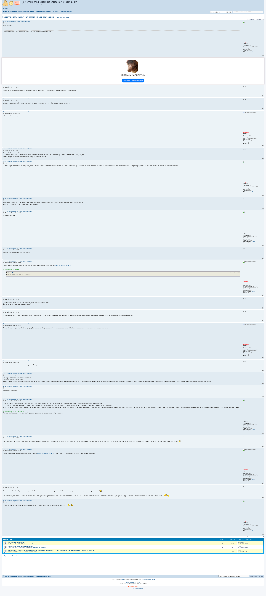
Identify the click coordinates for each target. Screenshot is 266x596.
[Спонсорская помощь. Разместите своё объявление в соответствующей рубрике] (12, 3)
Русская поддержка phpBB (148, 579)
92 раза (254, 51)
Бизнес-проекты (32, 551)
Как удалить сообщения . (16, 542)
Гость (9, 273)
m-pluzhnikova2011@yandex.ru (63, 265)
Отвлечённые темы (63, 17)
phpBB (122, 579)
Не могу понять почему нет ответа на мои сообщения (28, 17)
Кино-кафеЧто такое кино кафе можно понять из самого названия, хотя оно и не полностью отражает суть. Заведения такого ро (51, 550)
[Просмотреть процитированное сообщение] (13, 273)
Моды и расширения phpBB (133, 582)
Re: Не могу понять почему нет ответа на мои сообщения (17, 86)
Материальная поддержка (39, 547)
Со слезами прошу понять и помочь (20, 546)
